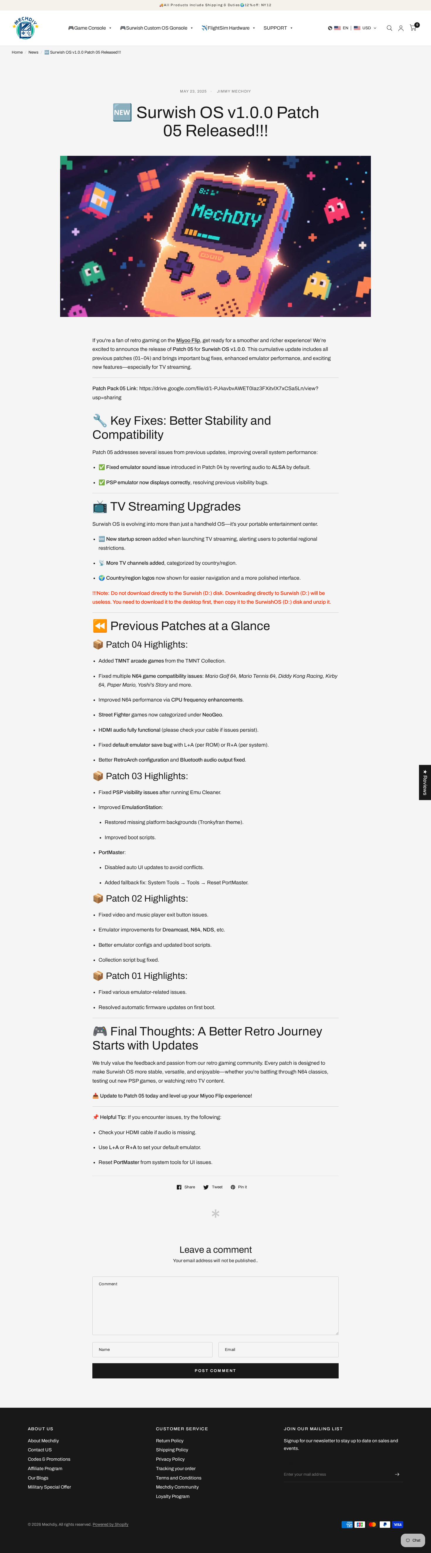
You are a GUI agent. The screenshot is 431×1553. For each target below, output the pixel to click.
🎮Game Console (87, 27)
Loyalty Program (173, 1496)
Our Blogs (38, 1477)
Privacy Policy (170, 1459)
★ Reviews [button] (425, 782)
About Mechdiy (43, 1440)
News (33, 52)
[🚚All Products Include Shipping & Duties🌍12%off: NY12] (215, 5)
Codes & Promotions (49, 1459)
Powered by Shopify (110, 1524)
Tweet (217, 1187)
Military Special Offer (49, 1486)
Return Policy (170, 1440)
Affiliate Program (45, 1468)
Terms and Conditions (178, 1477)
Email (289, 1463)
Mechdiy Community (177, 1486)
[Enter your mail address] (397, 1474)
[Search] (389, 28)
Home (17, 52)
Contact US (40, 1449)
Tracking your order (176, 1468)
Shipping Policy (172, 1449)
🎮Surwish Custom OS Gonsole (153, 27)
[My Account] (401, 28)
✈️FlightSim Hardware (225, 27)
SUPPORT (275, 27)
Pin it (242, 1187)
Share (189, 1187)
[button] (352, 28)
